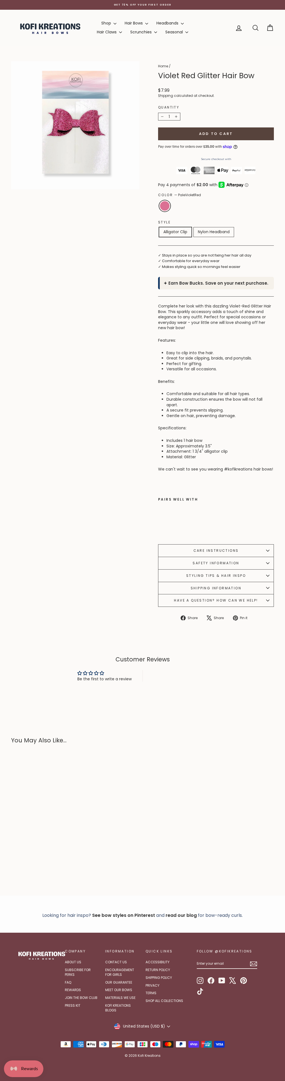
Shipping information (216, 588)
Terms (151, 993)
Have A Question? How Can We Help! (216, 600)
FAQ (68, 982)
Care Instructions (216, 550)
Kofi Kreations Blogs (118, 1008)
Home (163, 66)
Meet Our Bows (118, 990)
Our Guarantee (118, 982)
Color (179, 195)
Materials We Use (120, 997)
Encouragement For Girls (119, 972)
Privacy (152, 985)
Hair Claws (107, 32)
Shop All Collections (164, 1000)
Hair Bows (134, 23)
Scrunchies (141, 32)
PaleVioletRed (164, 205)
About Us (73, 962)
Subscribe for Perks (78, 972)
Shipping (165, 95)
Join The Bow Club (81, 997)
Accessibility (157, 962)
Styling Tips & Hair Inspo (216, 575)
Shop (106, 23)
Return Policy (158, 969)
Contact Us (116, 962)
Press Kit (72, 1005)
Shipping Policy (159, 977)
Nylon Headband (214, 232)
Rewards (73, 990)
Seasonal (174, 32)
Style (164, 222)
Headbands (168, 23)
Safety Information (216, 563)
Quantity (168, 107)
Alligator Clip (175, 232)
